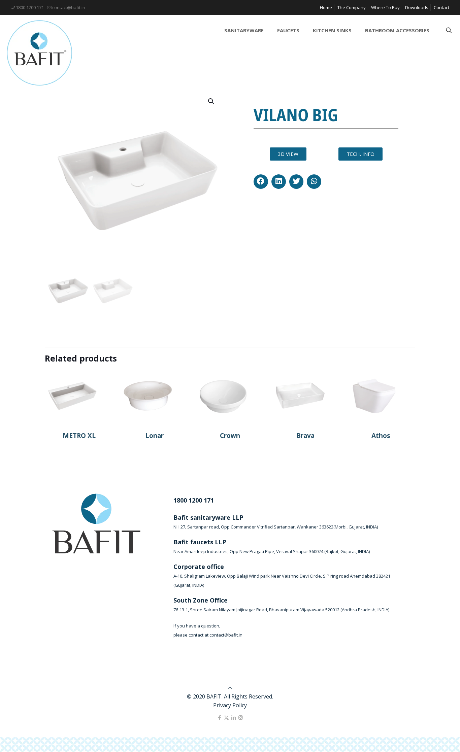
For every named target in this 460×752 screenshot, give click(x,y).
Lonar (154, 435)
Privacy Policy (230, 705)
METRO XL (79, 435)
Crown (230, 435)
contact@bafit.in (68, 7)
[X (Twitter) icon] (226, 717)
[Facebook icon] (219, 717)
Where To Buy (385, 7)
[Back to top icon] (230, 687)
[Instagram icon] (240, 717)
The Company (351, 7)
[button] (261, 181)
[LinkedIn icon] (233, 717)
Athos (380, 435)
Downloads (416, 7)
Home (326, 7)
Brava (305, 435)
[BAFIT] (39, 53)
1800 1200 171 (30, 7)
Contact (441, 7)
